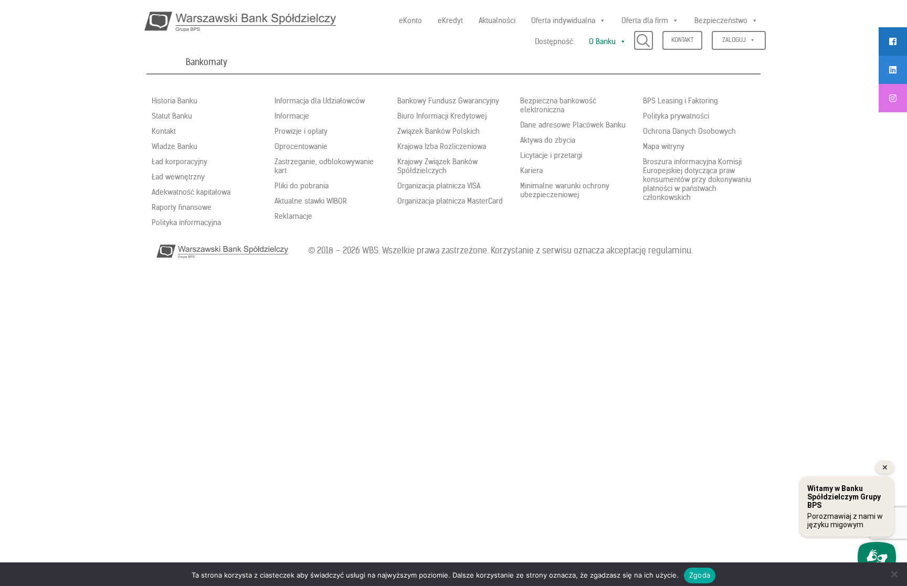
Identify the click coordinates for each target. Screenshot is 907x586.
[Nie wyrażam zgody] (894, 574)
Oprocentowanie (301, 146)
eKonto (410, 20)
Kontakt (682, 40)
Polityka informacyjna (186, 222)
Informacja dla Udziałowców (320, 100)
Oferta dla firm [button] (644, 20)
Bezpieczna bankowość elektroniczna (558, 105)
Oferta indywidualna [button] (563, 20)
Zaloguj (734, 40)
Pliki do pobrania (302, 185)
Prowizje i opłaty (301, 131)
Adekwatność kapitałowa (191, 192)
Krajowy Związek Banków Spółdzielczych (437, 166)
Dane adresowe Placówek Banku (573, 125)
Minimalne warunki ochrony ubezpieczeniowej (564, 190)
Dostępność (554, 41)
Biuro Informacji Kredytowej (442, 116)
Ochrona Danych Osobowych (689, 131)
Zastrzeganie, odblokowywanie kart (324, 166)
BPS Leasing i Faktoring (680, 100)
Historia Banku (174, 100)
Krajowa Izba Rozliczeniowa (441, 146)
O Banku (602, 41)
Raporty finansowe (182, 207)
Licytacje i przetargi (551, 155)
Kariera (531, 170)
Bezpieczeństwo (720, 20)
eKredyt (450, 20)
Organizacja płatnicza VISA (438, 185)
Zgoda (699, 575)
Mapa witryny (663, 146)
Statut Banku (172, 116)
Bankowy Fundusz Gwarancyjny (448, 100)
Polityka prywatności (676, 116)
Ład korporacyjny (179, 161)
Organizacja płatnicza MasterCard (450, 201)
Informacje (292, 116)
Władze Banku (174, 146)
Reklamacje (293, 216)
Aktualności (497, 20)
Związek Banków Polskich (438, 131)
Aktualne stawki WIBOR (311, 201)
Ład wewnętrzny (178, 177)
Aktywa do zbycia (547, 140)
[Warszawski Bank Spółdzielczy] (240, 20)
